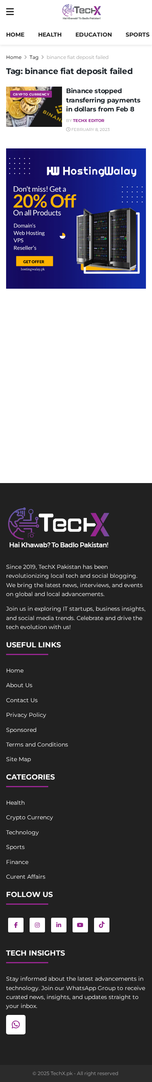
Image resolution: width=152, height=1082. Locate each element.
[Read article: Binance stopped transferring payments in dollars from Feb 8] (34, 107)
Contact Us (22, 700)
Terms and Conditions (37, 744)
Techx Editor (88, 120)
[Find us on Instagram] (37, 925)
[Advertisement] (76, 377)
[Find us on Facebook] (16, 925)
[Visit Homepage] (82, 12)
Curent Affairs (25, 876)
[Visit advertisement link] (76, 218)
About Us (19, 685)
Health (50, 34)
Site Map (18, 759)
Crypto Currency (31, 94)
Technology (22, 832)
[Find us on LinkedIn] (58, 925)
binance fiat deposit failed (78, 57)
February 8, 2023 (90, 129)
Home (15, 34)
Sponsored (21, 730)
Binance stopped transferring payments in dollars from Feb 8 (103, 100)
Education (93, 34)
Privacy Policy (26, 714)
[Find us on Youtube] (80, 925)
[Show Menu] (10, 12)
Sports (138, 34)
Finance (17, 862)
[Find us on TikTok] (101, 925)
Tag (34, 57)
